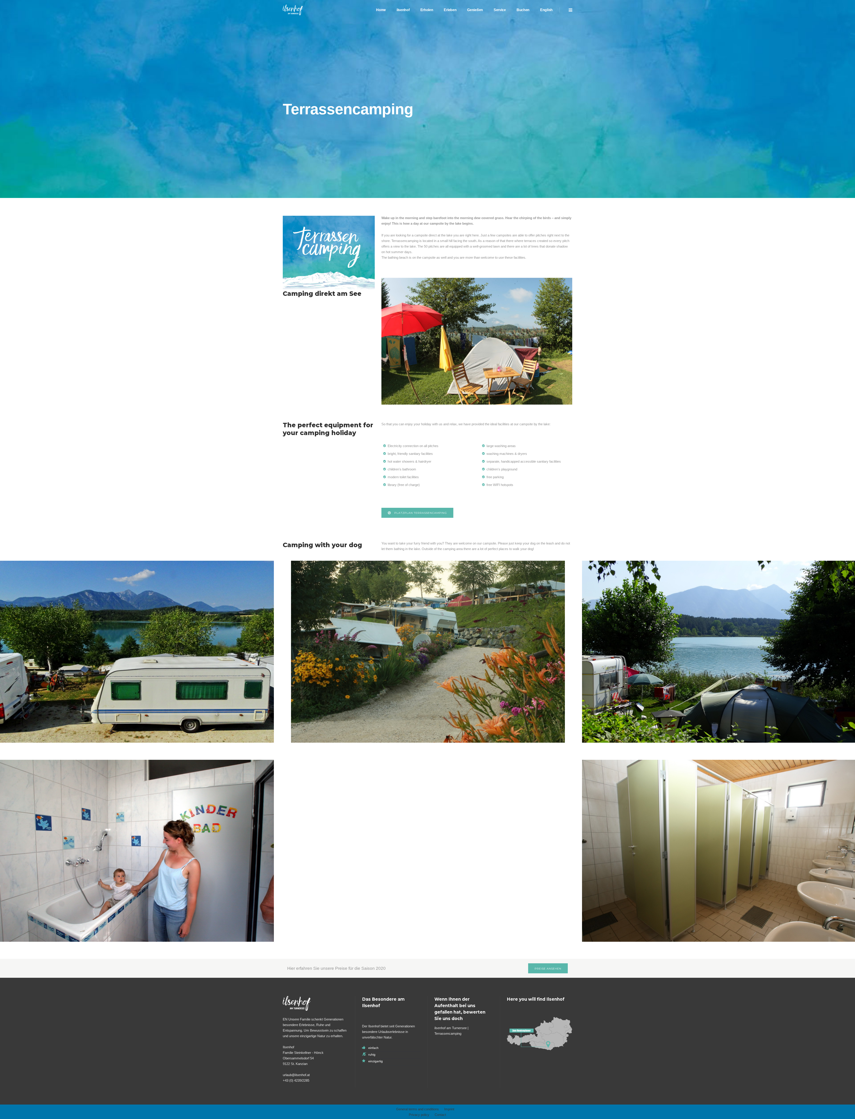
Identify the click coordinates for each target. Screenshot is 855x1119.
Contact (440, 1115)
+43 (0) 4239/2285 (296, 1080)
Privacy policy (419, 1115)
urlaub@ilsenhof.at (296, 1075)
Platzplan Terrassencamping (420, 512)
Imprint (449, 1109)
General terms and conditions (417, 1109)
